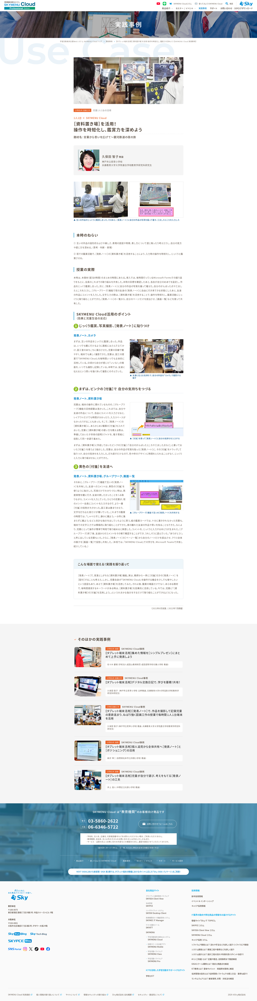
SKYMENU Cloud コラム (202, 935)
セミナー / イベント (144, 860)
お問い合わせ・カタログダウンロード (236, 8)
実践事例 (203, 8)
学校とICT (150, 976)
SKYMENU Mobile (157, 945)
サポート (213, 8)
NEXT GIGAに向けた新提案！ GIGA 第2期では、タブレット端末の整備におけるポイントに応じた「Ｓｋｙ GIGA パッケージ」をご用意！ (128, 871)
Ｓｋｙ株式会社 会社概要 (122, 994)
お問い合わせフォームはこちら (160, 823)
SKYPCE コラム (198, 925)
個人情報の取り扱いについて (48, 994)
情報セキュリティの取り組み (95, 994)
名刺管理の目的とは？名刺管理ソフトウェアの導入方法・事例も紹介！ (220, 973)
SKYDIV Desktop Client (156, 911)
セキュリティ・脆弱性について (150, 994)
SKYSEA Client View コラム (203, 930)
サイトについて (72, 994)
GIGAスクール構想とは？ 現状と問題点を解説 (210, 964)
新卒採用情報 (197, 896)
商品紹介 (80, 860)
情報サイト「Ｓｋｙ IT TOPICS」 (204, 920)
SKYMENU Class (155, 952)
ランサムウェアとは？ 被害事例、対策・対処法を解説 (213, 978)
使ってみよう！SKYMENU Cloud (210, 4)
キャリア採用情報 (198, 906)
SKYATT (152, 926)
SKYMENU (150, 932)
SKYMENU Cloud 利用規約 (19, 994)
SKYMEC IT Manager (158, 919)
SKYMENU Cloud (159, 938)
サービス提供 (177, 860)
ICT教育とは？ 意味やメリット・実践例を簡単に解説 (213, 968)
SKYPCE (149, 904)
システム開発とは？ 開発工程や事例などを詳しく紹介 (213, 949)
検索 (231, 4)
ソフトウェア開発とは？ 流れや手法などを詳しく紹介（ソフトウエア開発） (220, 944)
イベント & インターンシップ (203, 901)
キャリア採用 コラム (199, 939)
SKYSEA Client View (157, 897)
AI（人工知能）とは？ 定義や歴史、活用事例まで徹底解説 (214, 959)
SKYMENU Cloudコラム (182, 4)
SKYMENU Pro (155, 960)
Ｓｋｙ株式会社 (240, 994)
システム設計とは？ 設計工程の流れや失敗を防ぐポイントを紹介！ (218, 954)
